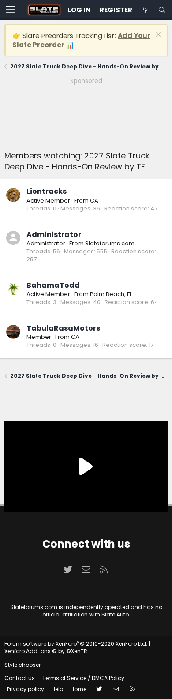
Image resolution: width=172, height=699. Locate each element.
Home (78, 689)
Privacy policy (25, 689)
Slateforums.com (110, 243)
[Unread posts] (145, 10)
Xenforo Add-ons (45, 651)
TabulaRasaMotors (63, 328)
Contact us (19, 678)
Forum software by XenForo (75, 643)
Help (57, 689)
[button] (11, 10)
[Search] (161, 10)
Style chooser (22, 665)
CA (94, 200)
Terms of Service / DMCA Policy (83, 678)
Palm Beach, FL (111, 294)
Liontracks (46, 191)
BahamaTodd (53, 285)
